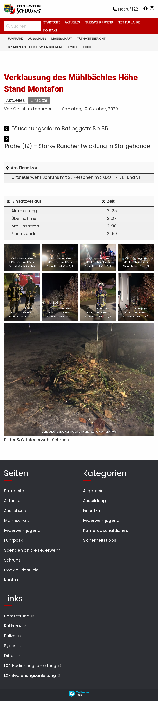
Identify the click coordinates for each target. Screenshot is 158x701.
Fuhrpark (15, 38)
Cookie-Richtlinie (21, 570)
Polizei (10, 636)
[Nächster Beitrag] (6, 139)
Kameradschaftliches (105, 530)
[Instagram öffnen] (152, 9)
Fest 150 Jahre (129, 22)
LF (124, 177)
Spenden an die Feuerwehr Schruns (35, 47)
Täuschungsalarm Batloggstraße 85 (59, 128)
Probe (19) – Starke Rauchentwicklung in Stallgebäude (77, 146)
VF (138, 177)
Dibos (87, 47)
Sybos (73, 47)
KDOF (107, 177)
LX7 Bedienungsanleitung (30, 675)
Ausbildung (94, 501)
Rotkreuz (13, 626)
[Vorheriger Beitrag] (7, 129)
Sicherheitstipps (99, 540)
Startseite (51, 22)
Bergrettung (16, 616)
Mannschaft (61, 38)
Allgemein (93, 491)
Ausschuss (37, 38)
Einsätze (39, 100)
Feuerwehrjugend (99, 22)
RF (117, 177)
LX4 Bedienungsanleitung (30, 665)
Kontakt (50, 30)
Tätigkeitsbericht (91, 38)
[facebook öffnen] (145, 9)
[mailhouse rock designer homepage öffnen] (79, 696)
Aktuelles (72, 22)
